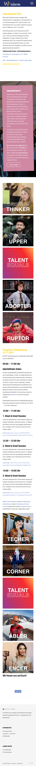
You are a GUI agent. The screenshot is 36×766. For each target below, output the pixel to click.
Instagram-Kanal (26, 506)
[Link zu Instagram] (32, 763)
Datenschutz (20, 763)
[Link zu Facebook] (29, 763)
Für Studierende (7, 749)
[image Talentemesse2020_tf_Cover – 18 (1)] (19, 296)
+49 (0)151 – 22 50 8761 (9, 733)
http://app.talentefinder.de (20, 153)
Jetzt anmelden (13, 164)
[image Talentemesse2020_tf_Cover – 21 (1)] (19, 561)
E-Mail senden (6, 736)
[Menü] (31, 3)
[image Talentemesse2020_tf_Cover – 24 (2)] (19, 264)
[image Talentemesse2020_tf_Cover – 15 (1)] (19, 529)
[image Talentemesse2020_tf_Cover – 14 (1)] (19, 231)
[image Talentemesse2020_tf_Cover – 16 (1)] (19, 626)
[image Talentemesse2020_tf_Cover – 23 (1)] (19, 658)
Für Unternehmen (7, 752)
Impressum (14, 763)
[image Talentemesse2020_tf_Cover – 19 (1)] (19, 199)
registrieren (13, 394)
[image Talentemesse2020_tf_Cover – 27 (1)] (19, 328)
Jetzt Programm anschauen (11, 64)
